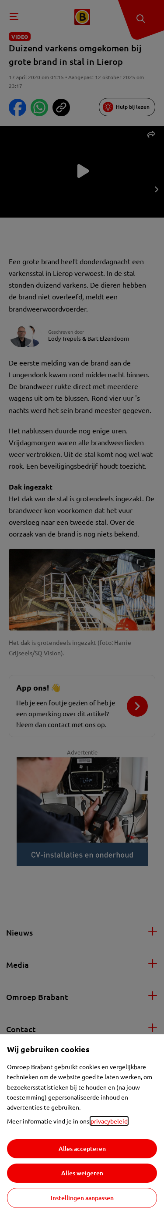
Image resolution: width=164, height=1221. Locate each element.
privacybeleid (109, 1121)
